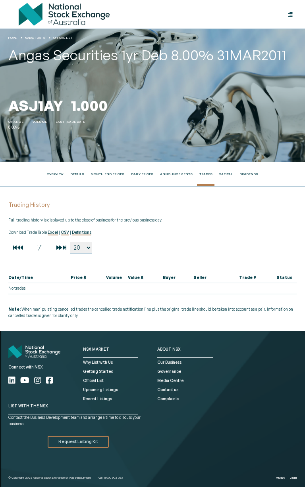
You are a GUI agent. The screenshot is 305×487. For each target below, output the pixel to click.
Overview (55, 174)
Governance (169, 371)
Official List (63, 38)
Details (77, 174)
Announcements (176, 174)
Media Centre (170, 380)
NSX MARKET (96, 349)
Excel (53, 232)
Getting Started (98, 371)
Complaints (168, 398)
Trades (205, 174)
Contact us (167, 389)
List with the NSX (28, 405)
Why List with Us (98, 362)
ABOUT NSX (169, 349)
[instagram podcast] (38, 380)
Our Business (169, 362)
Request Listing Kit (78, 441)
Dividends (248, 174)
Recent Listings (97, 398)
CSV (65, 232)
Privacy (280, 477)
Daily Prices (142, 174)
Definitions (81, 232)
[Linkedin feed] (12, 380)
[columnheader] (31, 278)
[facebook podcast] (49, 380)
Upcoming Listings (100, 389)
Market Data (35, 38)
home (12, 38)
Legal (293, 477)
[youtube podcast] (25, 380)
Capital (226, 174)
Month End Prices (107, 174)
